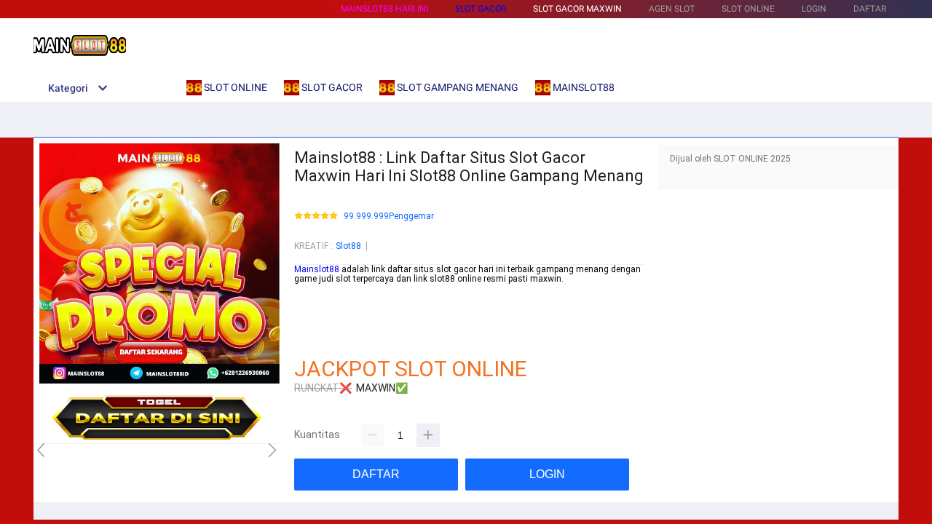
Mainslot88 (316, 269)
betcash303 (317, 309)
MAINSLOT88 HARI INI (384, 9)
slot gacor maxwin (577, 9)
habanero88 (317, 299)
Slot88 (348, 246)
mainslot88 (317, 289)
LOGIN (814, 9)
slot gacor (480, 9)
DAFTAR (869, 9)
